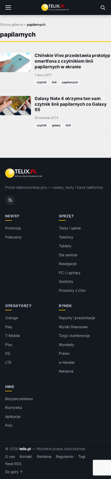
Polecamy (13, 237)
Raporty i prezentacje (77, 318)
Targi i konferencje (74, 335)
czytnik (41, 82)
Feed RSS (13, 464)
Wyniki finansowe (73, 327)
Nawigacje (68, 263)
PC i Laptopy (70, 272)
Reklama (66, 371)
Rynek (65, 305)
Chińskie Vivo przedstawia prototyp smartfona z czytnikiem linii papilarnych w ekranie (72, 61)
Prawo (64, 353)
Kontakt (26, 457)
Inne (9, 386)
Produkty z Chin (72, 290)
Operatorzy (18, 305)
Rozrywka (13, 407)
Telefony (66, 237)
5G (7, 353)
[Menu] (8, 7)
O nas (10, 457)
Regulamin (65, 457)
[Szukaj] (102, 7)
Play (8, 327)
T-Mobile (12, 335)
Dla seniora (68, 255)
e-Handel (66, 362)
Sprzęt (66, 216)
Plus (8, 344)
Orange (11, 318)
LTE (8, 362)
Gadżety (66, 281)
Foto (8, 425)
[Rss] (10, 200)
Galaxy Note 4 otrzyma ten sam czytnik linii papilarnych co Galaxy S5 (70, 104)
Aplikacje (12, 416)
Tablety (65, 246)
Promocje (13, 228)
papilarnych (70, 82)
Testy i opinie (70, 228)
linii (54, 82)
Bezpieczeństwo (19, 399)
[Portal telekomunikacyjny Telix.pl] (55, 7)
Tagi (81, 457)
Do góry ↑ (14, 472)
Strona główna (11, 24)
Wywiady (66, 344)
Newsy (12, 216)
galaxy (56, 125)
